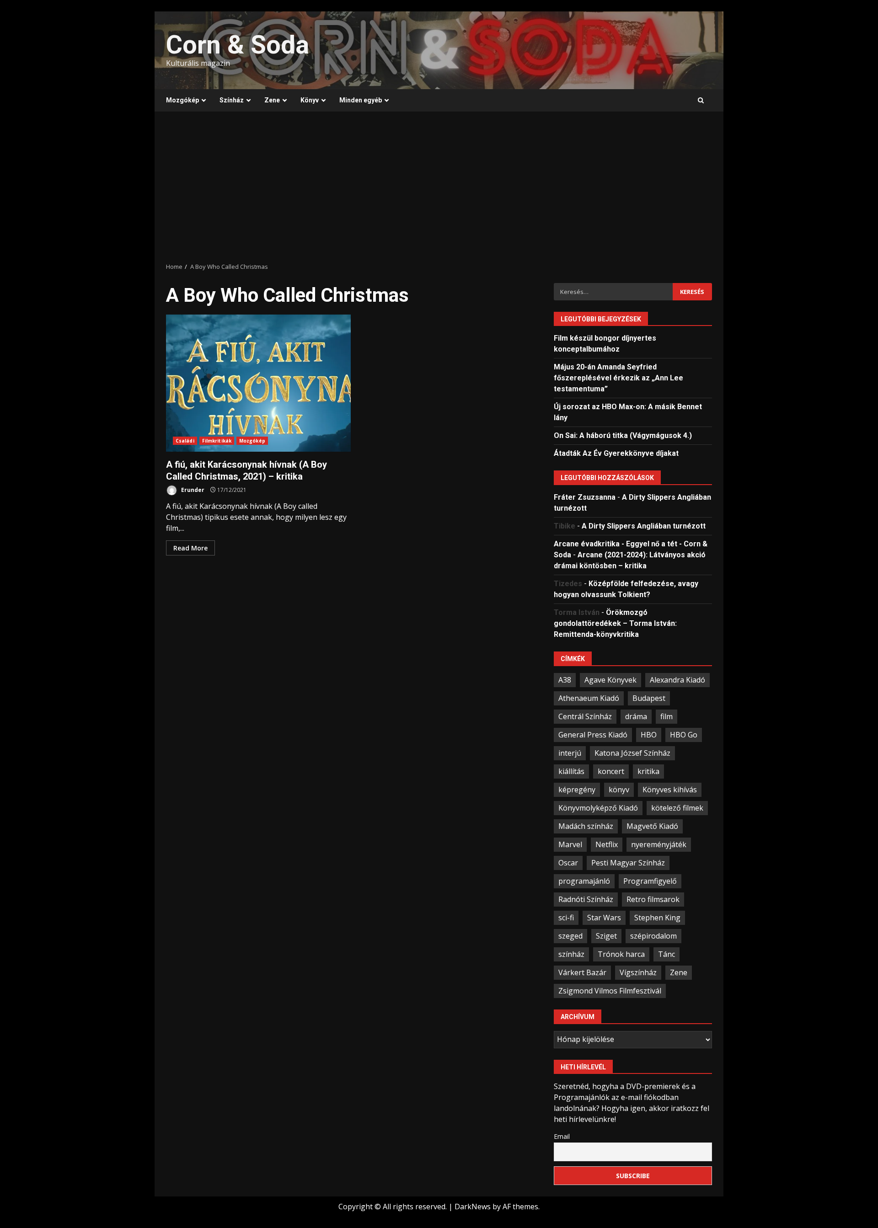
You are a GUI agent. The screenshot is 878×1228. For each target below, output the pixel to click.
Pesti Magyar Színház (628, 863)
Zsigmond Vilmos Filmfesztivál (609, 991)
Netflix (606, 844)
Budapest (648, 698)
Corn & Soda (237, 45)
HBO (649, 735)
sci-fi (566, 918)
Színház (232, 100)
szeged (570, 936)
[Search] (701, 100)
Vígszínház (638, 972)
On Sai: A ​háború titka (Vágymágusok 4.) (623, 435)
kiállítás (571, 771)
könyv (619, 790)
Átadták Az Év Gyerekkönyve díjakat (616, 453)
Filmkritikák (216, 441)
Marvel (570, 844)
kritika (648, 771)
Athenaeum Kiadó (588, 698)
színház (571, 954)
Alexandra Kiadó (677, 680)
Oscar (568, 863)
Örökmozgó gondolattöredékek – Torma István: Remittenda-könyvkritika (615, 623)
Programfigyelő (650, 881)
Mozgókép (182, 100)
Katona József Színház (632, 753)
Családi (185, 441)
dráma (636, 716)
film (666, 716)
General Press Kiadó (592, 735)
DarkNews (473, 1206)
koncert (611, 771)
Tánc (666, 954)
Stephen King (657, 918)
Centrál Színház (585, 716)
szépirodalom (653, 936)
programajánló (584, 881)
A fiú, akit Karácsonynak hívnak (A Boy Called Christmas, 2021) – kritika (258, 383)
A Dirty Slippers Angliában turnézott (644, 526)
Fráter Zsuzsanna (585, 497)
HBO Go (683, 735)
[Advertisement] (439, 187)
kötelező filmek (677, 808)
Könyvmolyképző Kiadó (598, 808)
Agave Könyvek (610, 680)
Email (562, 1136)
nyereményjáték (658, 844)
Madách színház (585, 826)
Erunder (192, 490)
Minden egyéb (360, 100)
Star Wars (604, 918)
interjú (569, 753)
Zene (272, 100)
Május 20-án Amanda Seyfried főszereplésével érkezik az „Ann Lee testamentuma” (618, 378)
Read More (190, 548)
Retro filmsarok (653, 899)
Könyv (309, 100)
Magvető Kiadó (652, 826)
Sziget (606, 936)
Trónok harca (621, 954)
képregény (576, 790)
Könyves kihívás (669, 790)
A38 (564, 680)
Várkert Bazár (582, 972)
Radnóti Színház (585, 899)
